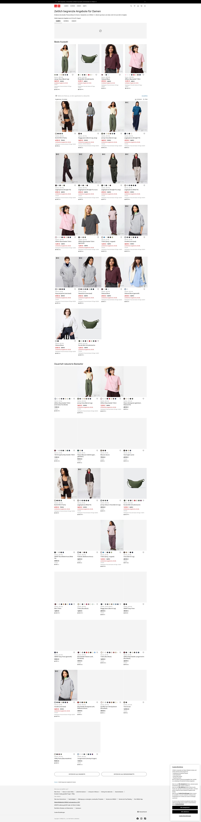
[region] (185, 793)
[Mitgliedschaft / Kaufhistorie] (138, 6)
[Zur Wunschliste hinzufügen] (75, 133)
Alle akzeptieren (185, 807)
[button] (66, 116)
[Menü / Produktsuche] (145, 6)
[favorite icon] (72, 75)
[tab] (66, 6)
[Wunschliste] (134, 6)
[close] (56, 1)
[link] (102, 1)
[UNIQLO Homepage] (57, 6)
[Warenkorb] (141, 6)
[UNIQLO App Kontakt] (131, 6)
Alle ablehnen (185, 811)
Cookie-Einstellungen (185, 816)
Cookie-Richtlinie (179, 804)
